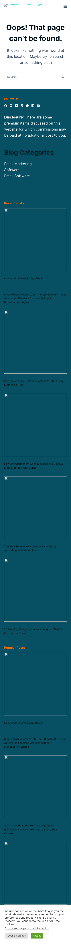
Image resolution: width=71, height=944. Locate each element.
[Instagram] (11, 105)
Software (12, 170)
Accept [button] (37, 935)
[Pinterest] (22, 105)
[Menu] (65, 6)
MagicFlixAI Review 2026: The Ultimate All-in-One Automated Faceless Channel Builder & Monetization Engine (35, 298)
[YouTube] (16, 105)
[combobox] (32, 76)
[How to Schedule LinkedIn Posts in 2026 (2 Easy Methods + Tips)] (35, 342)
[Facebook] (5, 105)
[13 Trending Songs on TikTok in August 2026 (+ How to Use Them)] (35, 590)
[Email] (38, 105)
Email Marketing (18, 164)
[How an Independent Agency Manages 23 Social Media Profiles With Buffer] (35, 425)
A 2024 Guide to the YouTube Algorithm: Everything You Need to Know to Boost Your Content (30, 829)
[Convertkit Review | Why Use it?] (35, 239)
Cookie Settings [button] (17, 935)
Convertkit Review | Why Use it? (23, 278)
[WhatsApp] (27, 105)
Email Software (17, 176)
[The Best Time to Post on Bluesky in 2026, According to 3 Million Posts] (35, 507)
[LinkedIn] (32, 105)
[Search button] (63, 76)
